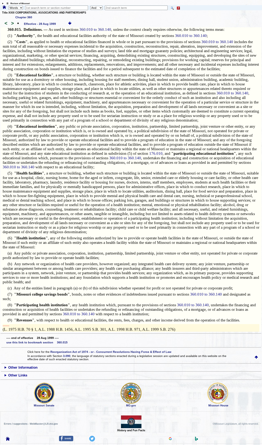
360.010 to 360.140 (95, 29)
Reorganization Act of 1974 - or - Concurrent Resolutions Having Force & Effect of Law (110, 351)
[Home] (4, 7)
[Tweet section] (92, 440)
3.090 (66, 356)
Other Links (17, 375)
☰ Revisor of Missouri (17, 3)
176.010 (156, 153)
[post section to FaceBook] (66, 440)
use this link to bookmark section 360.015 (37, 342)
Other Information (22, 367)
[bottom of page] (69, 23)
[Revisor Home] (8, 439)
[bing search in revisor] (196, 439)
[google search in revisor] (170, 439)
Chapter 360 (23, 17)
